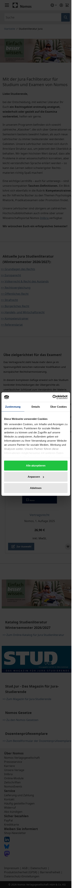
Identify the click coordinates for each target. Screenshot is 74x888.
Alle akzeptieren (36, 465)
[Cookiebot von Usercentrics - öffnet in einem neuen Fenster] (52, 397)
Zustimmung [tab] (12, 406)
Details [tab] (35, 406)
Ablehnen (36, 487)
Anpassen (34, 476)
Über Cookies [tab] (58, 406)
